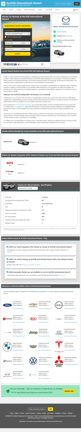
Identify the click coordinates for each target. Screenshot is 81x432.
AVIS (16, 106)
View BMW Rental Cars (18, 350)
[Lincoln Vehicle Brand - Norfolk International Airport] (33, 375)
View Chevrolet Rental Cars (45, 308)
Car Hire (19, 9)
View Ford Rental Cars (18, 308)
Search (17, 54)
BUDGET (22, 106)
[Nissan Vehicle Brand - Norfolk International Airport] (59, 305)
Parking (40, 9)
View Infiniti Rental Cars (18, 378)
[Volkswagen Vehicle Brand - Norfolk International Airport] (33, 361)
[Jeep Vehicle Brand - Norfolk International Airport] (33, 332)
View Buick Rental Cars (18, 364)
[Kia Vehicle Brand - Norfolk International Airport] (33, 319)
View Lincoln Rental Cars (45, 378)
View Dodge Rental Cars (19, 336)
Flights (11, 9)
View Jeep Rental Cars (44, 336)
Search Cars (69, 391)
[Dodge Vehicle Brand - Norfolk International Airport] (7, 332)
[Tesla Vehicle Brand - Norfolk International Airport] (59, 347)
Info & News (49, 9)
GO (77, 3)
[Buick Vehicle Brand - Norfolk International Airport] (7, 361)
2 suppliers (69, 36)
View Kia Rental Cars (43, 322)
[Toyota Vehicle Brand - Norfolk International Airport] (7, 318)
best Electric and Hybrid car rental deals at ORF (34, 392)
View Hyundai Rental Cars (70, 336)
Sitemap (70, 413)
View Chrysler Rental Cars (70, 322)
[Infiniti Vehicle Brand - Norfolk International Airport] (7, 375)
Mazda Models (62, 31)
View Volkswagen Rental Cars (46, 364)
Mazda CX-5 (62, 275)
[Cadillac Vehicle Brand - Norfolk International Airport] (33, 347)
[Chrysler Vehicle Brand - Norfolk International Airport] (59, 319)
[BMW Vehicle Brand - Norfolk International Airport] (7, 346)
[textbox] (17, 33)
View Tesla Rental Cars (70, 350)
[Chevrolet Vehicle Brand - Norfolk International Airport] (33, 305)
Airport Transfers (29, 9)
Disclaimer (58, 413)
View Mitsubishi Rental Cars (71, 364)
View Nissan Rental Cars (70, 308)
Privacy (64, 413)
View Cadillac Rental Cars (45, 350)
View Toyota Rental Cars (19, 322)
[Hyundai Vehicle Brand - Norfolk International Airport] (59, 332)
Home (4, 9)
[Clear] (29, 34)
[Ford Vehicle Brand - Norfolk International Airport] (7, 305)
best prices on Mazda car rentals (31, 264)
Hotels (57, 9)
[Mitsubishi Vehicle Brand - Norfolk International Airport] (59, 361)
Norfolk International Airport (24, 4)
